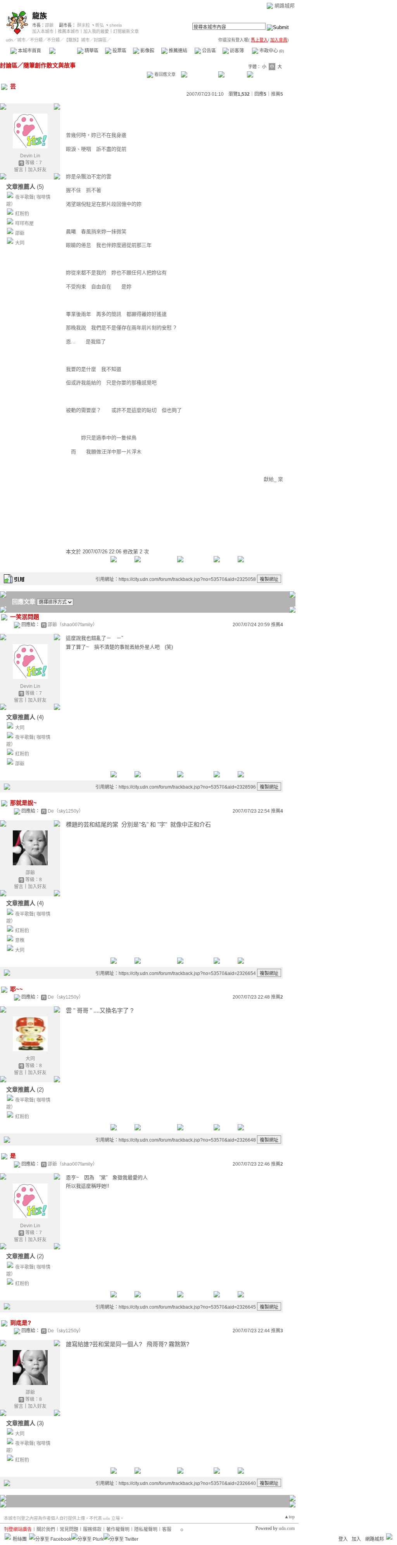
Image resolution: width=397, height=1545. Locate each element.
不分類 (36, 40)
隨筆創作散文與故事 (49, 65)
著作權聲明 (117, 1529)
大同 (19, 243)
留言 (18, 169)
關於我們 (45, 1529)
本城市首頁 (29, 50)
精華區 (90, 50)
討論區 (63, 50)
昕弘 (99, 25)
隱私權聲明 (145, 1529)
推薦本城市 (68, 31)
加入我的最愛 (96, 31)
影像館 (146, 50)
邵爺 (49, 25)
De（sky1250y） (65, 811)
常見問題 (69, 1529)
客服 (166, 1529)
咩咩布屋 (24, 223)
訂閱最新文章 (126, 31)
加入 (356, 1539)
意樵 (19, 940)
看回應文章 (164, 74)
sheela (115, 25)
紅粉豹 (22, 214)
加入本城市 (43, 31)
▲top (289, 1516)
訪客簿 (236, 50)
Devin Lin (30, 155)
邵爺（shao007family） (72, 624)
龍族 (39, 16)
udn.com (287, 1528)
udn (9, 40)
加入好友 (37, 169)
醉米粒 (83, 25)
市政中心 (271, 50)
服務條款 (92, 1529)
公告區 (208, 50)
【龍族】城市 (77, 40)
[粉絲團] (8, 1536)
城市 (21, 40)
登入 (343, 1539)
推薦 (277, 94)
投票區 (118, 50)
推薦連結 (177, 50)
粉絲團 (20, 1539)
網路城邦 (284, 6)
